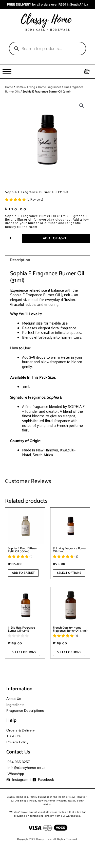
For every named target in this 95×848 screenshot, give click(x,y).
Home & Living (25, 87)
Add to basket (56, 238)
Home (9, 87)
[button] (81, 105)
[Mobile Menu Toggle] (7, 71)
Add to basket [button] (23, 572)
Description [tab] (20, 260)
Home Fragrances (49, 87)
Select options (69, 572)
